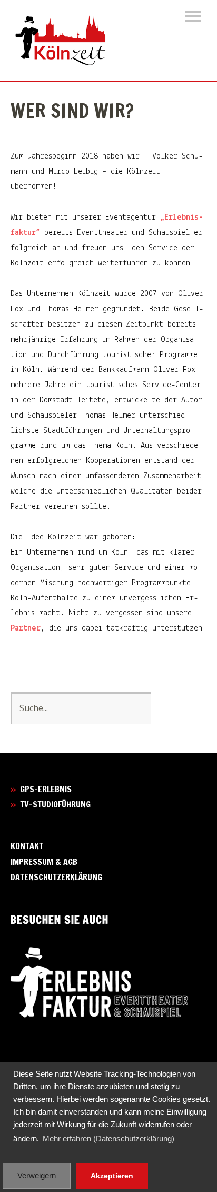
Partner (26, 628)
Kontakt (27, 846)
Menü (193, 16)
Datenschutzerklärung (56, 877)
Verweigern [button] (36, 1175)
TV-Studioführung (55, 804)
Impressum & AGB (44, 862)
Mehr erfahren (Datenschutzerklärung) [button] (108, 1138)
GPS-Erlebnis (46, 789)
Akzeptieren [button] (112, 1175)
